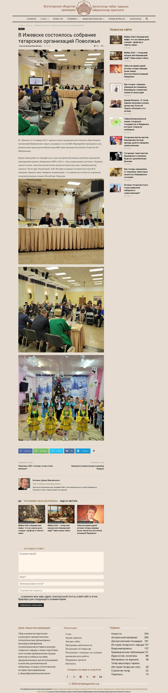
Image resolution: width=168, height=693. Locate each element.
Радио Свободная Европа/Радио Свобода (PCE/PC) (74, 689)
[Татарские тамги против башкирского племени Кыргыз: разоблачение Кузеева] (116, 156)
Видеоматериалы (92, 19)
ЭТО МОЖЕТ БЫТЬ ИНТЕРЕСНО (41, 501)
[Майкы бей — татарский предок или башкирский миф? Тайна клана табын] (61, 514)
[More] (93, 450)
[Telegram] (80, 677)
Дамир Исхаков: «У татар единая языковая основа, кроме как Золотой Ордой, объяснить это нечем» (136, 105)
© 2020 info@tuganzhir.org (84, 683)
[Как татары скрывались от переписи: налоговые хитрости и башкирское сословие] (116, 172)
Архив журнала (116, 19)
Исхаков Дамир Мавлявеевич (30, 46)
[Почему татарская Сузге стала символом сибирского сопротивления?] (116, 188)
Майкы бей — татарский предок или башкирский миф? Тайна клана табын (59, 528)
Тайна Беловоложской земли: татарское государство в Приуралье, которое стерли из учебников (136, 124)
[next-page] (23, 538)
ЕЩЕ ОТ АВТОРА (68, 501)
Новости (58, 19)
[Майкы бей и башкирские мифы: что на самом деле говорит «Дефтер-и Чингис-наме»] (31, 514)
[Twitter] (87, 677)
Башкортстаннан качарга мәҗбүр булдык (87, 467)
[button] (147, 19)
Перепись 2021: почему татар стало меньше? (35, 467)
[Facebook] (67, 677)
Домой (20, 25)
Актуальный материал (26, 522)
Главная (31, 19)
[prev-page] (19, 538)
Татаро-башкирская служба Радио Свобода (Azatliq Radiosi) (122, 689)
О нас (44, 19)
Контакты (135, 19)
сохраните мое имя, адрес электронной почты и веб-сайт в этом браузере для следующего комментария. (57, 598)
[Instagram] (74, 677)
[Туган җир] (84, 8)
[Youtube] (100, 677)
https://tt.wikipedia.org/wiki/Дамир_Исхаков (47, 484)
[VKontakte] (94, 677)
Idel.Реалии (42, 692)
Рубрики (71, 19)
